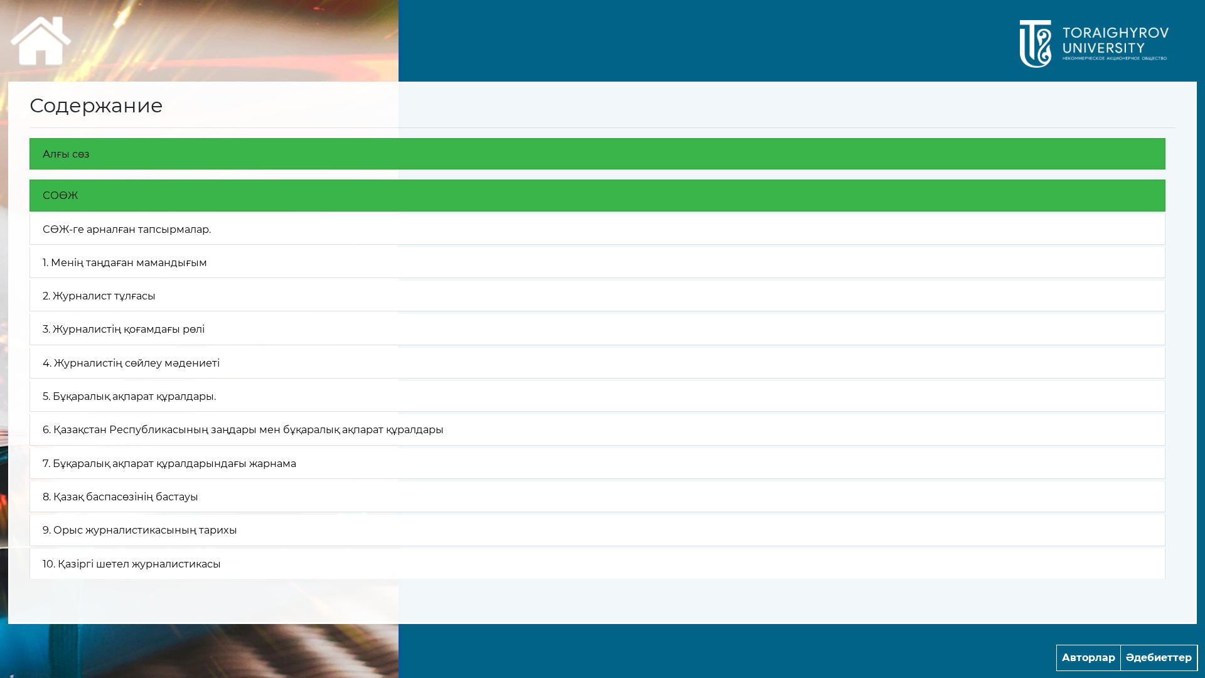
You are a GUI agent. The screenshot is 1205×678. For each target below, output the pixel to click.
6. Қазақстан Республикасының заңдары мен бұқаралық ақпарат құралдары (243, 429)
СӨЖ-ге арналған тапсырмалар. (127, 229)
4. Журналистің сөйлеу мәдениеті (131, 363)
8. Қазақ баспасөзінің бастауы (120, 496)
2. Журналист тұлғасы (99, 295)
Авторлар (1088, 658)
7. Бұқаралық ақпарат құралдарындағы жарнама (169, 463)
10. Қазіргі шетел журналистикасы (132, 563)
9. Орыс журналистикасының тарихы (140, 530)
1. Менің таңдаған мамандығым (125, 262)
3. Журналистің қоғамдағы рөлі (124, 329)
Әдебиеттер (1159, 658)
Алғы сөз (66, 154)
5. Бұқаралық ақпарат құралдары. (129, 396)
